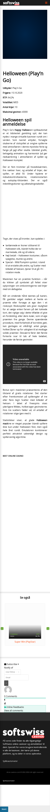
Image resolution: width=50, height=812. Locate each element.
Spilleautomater (10, 761)
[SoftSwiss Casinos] (11, 4)
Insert (4, 809)
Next (48, 628)
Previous (2, 628)
